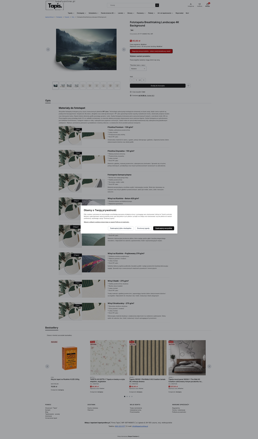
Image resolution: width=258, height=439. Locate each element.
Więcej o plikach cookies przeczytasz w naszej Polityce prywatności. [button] (106, 222)
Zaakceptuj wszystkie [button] (163, 228)
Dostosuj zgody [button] (143, 228)
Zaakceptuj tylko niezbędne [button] (120, 228)
